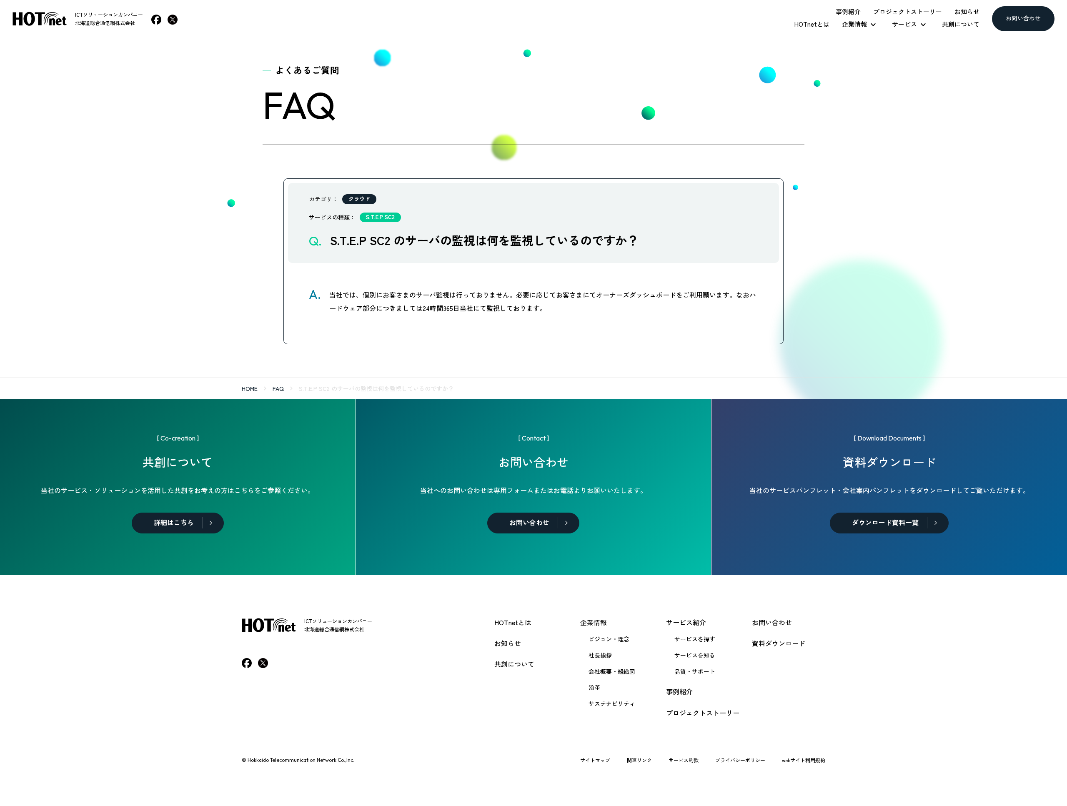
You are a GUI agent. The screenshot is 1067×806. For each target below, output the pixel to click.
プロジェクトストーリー (702, 713)
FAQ (278, 388)
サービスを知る (694, 655)
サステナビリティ (612, 703)
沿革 (594, 687)
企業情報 (593, 622)
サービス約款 (684, 759)
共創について (514, 664)
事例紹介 (679, 691)
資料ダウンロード (778, 643)
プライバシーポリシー (740, 759)
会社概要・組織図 (612, 671)
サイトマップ (595, 759)
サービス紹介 (686, 622)
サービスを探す (694, 639)
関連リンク (639, 759)
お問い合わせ (772, 622)
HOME (250, 388)
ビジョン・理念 (609, 639)
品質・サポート (694, 671)
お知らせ (507, 643)
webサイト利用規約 (803, 759)
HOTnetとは (512, 622)
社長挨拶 (600, 655)
